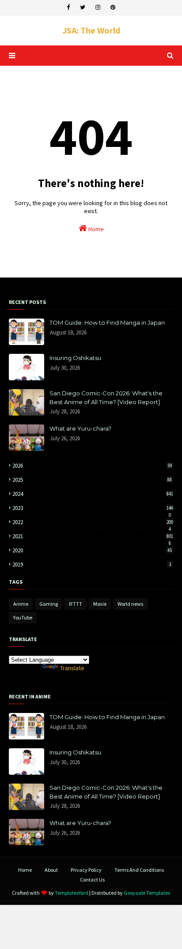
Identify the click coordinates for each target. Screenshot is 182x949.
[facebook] (68, 7)
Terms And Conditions (139, 869)
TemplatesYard (71, 892)
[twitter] (82, 7)
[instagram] (97, 7)
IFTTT (75, 603)
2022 (92, 522)
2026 (92, 465)
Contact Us (92, 879)
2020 (92, 550)
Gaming (48, 603)
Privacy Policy (86, 869)
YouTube (22, 617)
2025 (92, 480)
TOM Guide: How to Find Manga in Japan (107, 322)
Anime (20, 603)
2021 (92, 536)
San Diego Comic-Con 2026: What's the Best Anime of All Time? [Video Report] (106, 397)
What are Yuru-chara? (80, 428)
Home (95, 229)
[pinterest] (113, 7)
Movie (99, 603)
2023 (92, 508)
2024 (92, 494)
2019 (91, 564)
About (51, 869)
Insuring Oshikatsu (75, 357)
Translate (72, 668)
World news (130, 603)
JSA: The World (91, 30)
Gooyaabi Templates (147, 892)
